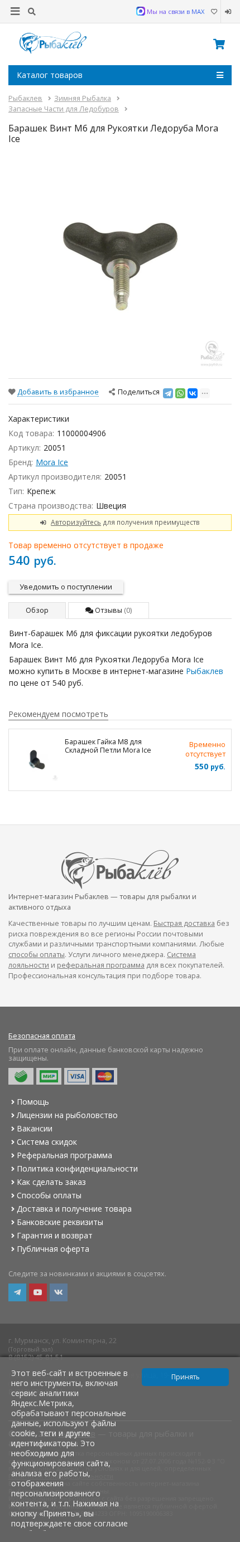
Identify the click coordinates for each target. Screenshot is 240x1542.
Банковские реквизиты (60, 1222)
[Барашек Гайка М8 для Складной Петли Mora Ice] (37, 760)
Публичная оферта (53, 1248)
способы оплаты (36, 954)
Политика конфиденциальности (77, 1168)
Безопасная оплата (41, 1036)
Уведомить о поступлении (66, 587)
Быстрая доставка (184, 923)
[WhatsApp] (180, 393)
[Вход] (226, 11)
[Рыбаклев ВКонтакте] (59, 1292)
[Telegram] (168, 393)
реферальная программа (101, 965)
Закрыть (224, 1537)
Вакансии (34, 1128)
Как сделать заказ (51, 1182)
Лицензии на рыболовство (67, 1115)
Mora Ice (52, 462)
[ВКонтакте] (193, 393)
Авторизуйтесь (76, 522)
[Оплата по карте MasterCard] (104, 1076)
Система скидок (47, 1141)
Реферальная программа (64, 1155)
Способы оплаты (49, 1195)
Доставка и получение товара (74, 1208)
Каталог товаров (50, 75)
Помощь (33, 1101)
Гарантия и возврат (55, 1235)
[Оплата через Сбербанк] (20, 1076)
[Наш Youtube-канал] (38, 1292)
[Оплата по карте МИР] (48, 1076)
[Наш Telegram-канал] (17, 1292)
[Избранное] (213, 11)
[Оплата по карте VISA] (76, 1076)
